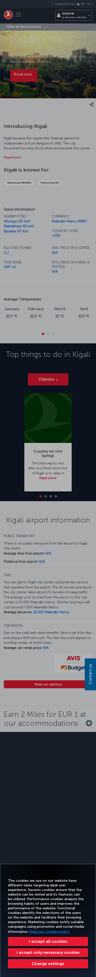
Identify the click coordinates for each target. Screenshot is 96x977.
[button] (48, 963)
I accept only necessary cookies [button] (48, 952)
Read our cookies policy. (49, 932)
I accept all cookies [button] (48, 941)
